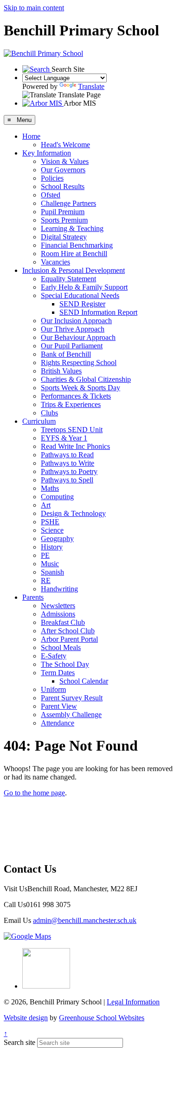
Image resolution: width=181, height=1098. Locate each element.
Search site (19, 1042)
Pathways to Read (67, 455)
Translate (91, 86)
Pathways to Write (67, 463)
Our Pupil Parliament (72, 346)
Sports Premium (64, 220)
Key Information (46, 153)
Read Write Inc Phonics (75, 446)
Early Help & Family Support (84, 287)
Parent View (59, 706)
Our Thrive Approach (72, 329)
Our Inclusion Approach (76, 321)
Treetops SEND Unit (72, 430)
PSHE (50, 522)
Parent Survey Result (72, 698)
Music (50, 564)
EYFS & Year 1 (64, 438)
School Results (62, 186)
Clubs (49, 413)
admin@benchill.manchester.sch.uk (84, 920)
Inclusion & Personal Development (73, 270)
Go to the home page (34, 793)
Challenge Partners (68, 203)
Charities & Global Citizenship (86, 379)
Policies (52, 178)
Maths (50, 488)
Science (52, 530)
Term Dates (58, 673)
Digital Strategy (64, 237)
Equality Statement (68, 279)
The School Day (65, 664)
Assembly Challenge (71, 714)
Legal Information (133, 1002)
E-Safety (53, 656)
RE (46, 580)
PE (45, 555)
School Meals (61, 647)
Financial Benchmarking (77, 245)
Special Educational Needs (80, 295)
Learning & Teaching (72, 228)
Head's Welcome (65, 145)
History (52, 547)
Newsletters (58, 606)
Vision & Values (65, 161)
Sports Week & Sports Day (80, 388)
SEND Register (82, 304)
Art (46, 505)
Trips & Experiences (71, 404)
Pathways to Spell (67, 480)
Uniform (53, 689)
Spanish (52, 572)
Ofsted (50, 195)
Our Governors (63, 170)
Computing (57, 497)
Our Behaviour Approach (78, 337)
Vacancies (55, 262)
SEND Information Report (98, 312)
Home (31, 136)
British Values (61, 371)
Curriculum (39, 421)
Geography (57, 538)
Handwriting (59, 589)
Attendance (57, 723)
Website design (26, 1018)
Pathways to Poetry (69, 471)
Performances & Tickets (76, 396)
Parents (33, 597)
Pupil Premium (62, 212)
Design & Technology (73, 513)
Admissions (58, 614)
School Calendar (83, 681)
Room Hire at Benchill (74, 254)
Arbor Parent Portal (69, 639)
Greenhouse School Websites (101, 1018)
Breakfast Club (63, 622)
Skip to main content (34, 8)
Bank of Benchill (66, 354)
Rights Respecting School (78, 362)
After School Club (68, 631)
